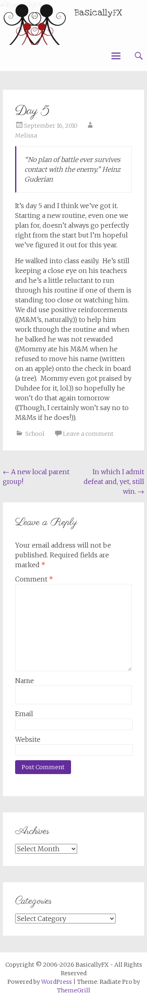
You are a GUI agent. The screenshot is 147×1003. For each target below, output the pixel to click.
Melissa (26, 135)
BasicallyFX (98, 12)
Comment (34, 579)
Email (24, 714)
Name (24, 681)
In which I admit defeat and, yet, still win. (114, 481)
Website (27, 739)
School (35, 433)
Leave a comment (88, 433)
